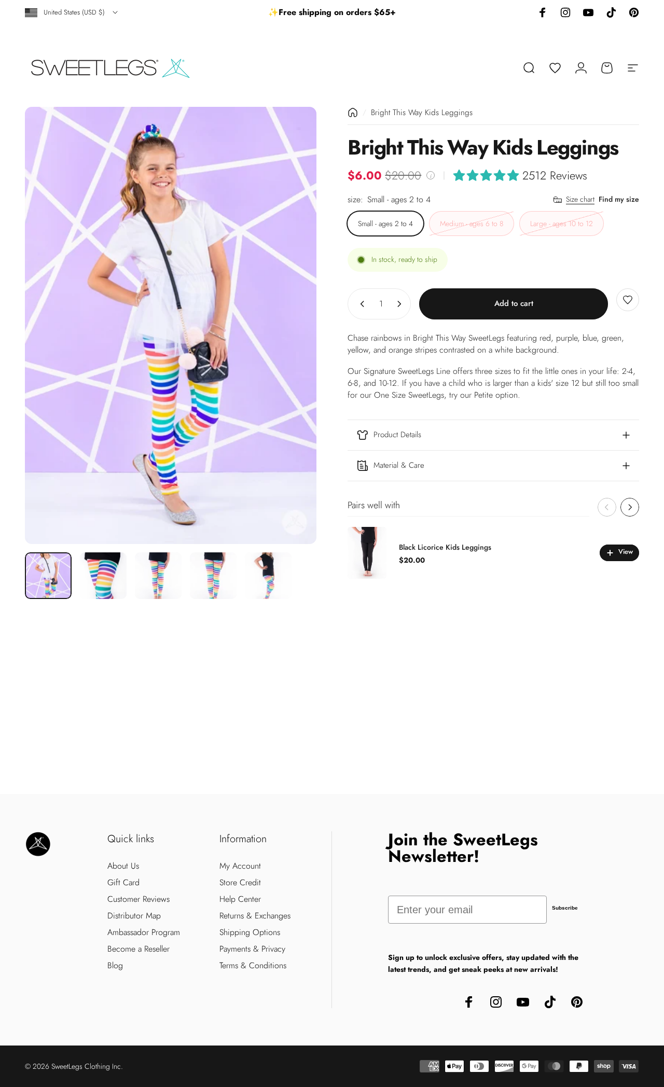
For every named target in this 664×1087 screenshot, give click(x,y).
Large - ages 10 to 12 (561, 223)
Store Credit (240, 882)
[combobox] (72, 12)
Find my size (619, 199)
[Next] (289, 325)
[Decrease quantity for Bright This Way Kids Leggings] (360, 304)
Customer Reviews (138, 899)
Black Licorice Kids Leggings (445, 547)
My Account (240, 866)
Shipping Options (249, 932)
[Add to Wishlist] (627, 299)
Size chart (580, 199)
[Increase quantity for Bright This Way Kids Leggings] (401, 304)
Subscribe (565, 908)
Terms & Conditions (252, 965)
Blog (115, 965)
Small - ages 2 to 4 (385, 223)
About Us (123, 866)
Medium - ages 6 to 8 (471, 223)
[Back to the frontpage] (353, 112)
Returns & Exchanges (254, 916)
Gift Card (123, 882)
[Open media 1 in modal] (170, 325)
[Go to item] (48, 575)
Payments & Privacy (252, 949)
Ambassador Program (143, 932)
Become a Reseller (138, 949)
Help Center (240, 899)
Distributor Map (134, 916)
